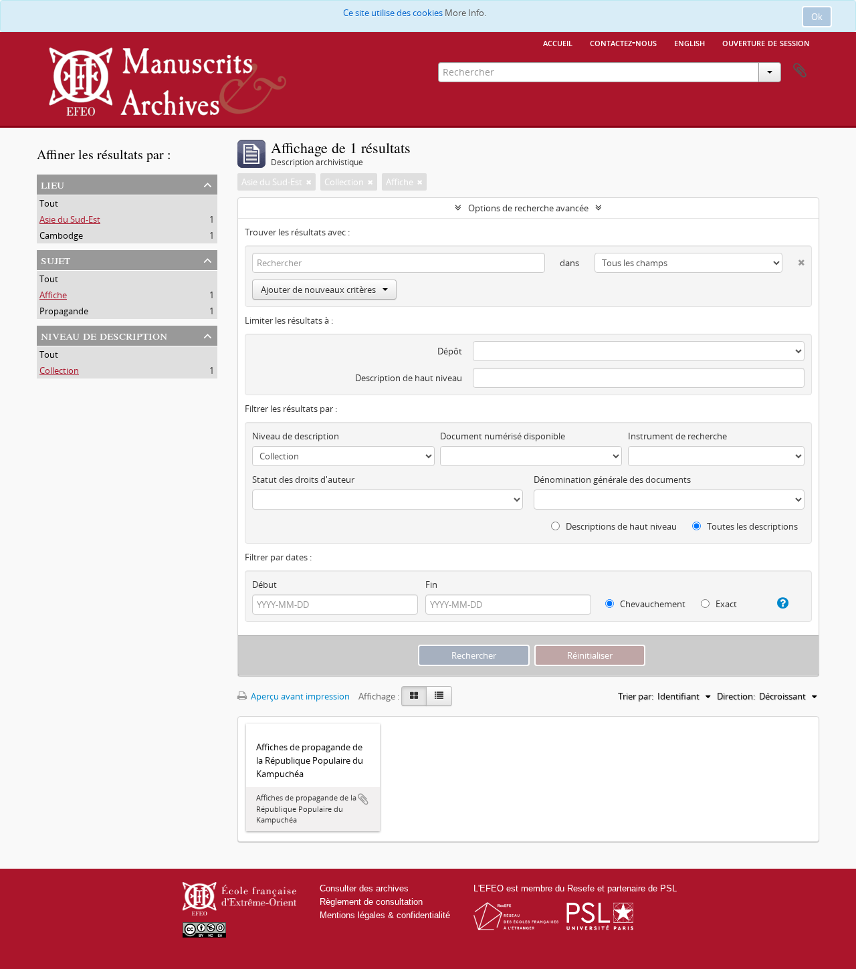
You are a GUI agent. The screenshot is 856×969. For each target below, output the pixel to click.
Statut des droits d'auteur (303, 479)
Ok (817, 17)
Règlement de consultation (371, 902)
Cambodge (61, 235)
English (689, 42)
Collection (59, 370)
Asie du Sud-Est (69, 219)
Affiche (53, 295)
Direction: (736, 696)
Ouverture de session (766, 42)
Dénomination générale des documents (612, 479)
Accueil (557, 42)
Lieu (52, 184)
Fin (431, 584)
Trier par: (635, 696)
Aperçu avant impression (299, 696)
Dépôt (449, 351)
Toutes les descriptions (751, 526)
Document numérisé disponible (502, 436)
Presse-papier (800, 71)
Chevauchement (651, 604)
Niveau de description (104, 335)
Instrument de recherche (677, 436)
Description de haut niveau (408, 378)
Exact (725, 604)
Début (264, 584)
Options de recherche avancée (528, 208)
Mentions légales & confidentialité (385, 915)
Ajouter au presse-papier (363, 799)
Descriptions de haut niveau (620, 526)
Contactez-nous (623, 42)
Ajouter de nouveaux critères (318, 290)
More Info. (465, 13)
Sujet (55, 259)
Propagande (63, 311)
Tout (48, 203)
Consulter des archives (364, 888)
